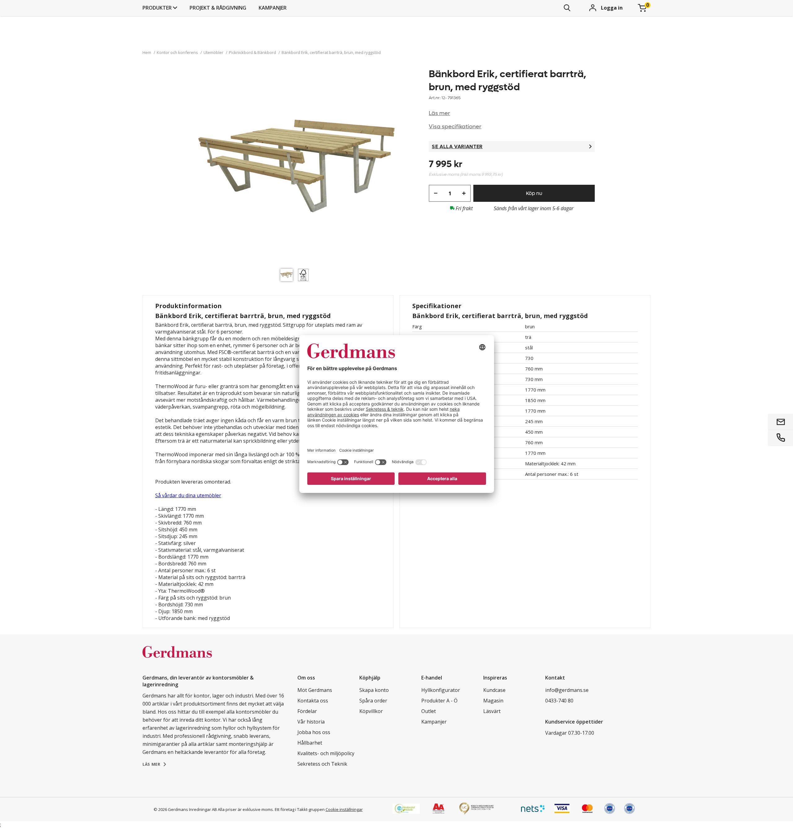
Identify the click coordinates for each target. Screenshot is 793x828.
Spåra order (373, 700)
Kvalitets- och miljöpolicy (325, 753)
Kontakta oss (312, 700)
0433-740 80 (559, 700)
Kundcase (494, 690)
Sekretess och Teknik (322, 763)
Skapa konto (374, 690)
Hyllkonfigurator (440, 690)
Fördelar (307, 711)
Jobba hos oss (313, 732)
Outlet (428, 711)
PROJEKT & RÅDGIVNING (218, 7)
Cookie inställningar (344, 809)
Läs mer (439, 113)
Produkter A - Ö (439, 700)
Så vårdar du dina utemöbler (188, 495)
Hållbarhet (309, 742)
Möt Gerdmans (314, 690)
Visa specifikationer (455, 126)
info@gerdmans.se (567, 690)
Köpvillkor (371, 711)
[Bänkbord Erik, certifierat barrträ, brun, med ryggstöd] (296, 167)
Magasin (493, 700)
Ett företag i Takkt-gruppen (300, 809)
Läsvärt (492, 711)
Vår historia (311, 721)
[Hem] (177, 658)
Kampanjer (273, 7)
